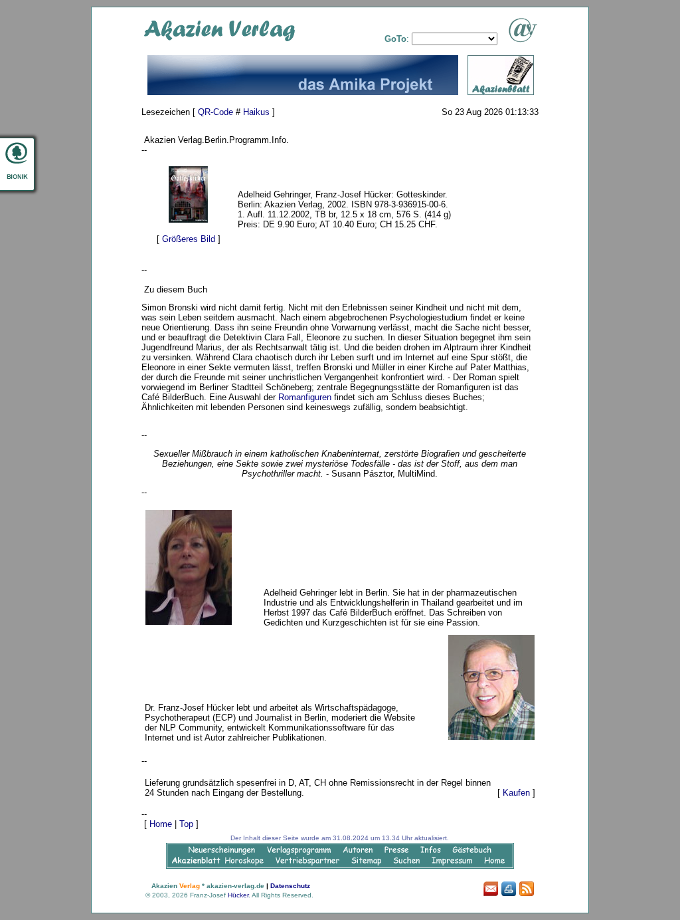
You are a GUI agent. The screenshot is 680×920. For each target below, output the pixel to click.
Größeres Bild (188, 239)
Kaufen (516, 793)
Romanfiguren (304, 397)
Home (160, 824)
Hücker (238, 895)
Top (186, 824)
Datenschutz (290, 885)
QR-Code (215, 112)
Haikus (256, 112)
